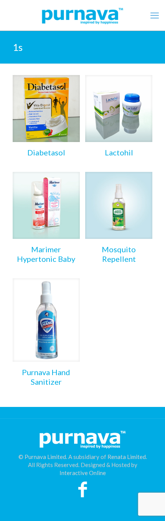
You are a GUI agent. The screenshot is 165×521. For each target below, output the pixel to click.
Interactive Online (82, 472)
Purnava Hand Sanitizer (46, 376)
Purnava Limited (45, 456)
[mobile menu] (154, 15)
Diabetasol (46, 152)
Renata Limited (126, 456)
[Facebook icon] (82, 493)
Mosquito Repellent (119, 254)
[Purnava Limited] (82, 15)
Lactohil (119, 152)
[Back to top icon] (149, 505)
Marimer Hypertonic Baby (46, 254)
